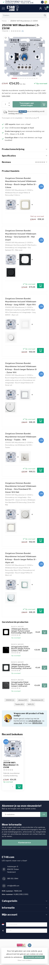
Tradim (5, 31)
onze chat (18, 723)
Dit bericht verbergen (34, 957)
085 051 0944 (12, 878)
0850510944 (37, 723)
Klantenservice (24, 842)
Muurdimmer (37, 700)
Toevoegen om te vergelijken (12, 118)
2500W (10, 700)
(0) (23, 31)
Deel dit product (31, 118)
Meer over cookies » (25, 960)
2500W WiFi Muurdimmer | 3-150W (24, 21)
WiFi (31, 704)
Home (4, 21)
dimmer (22, 700)
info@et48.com (34, 721)
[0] (45, 8)
